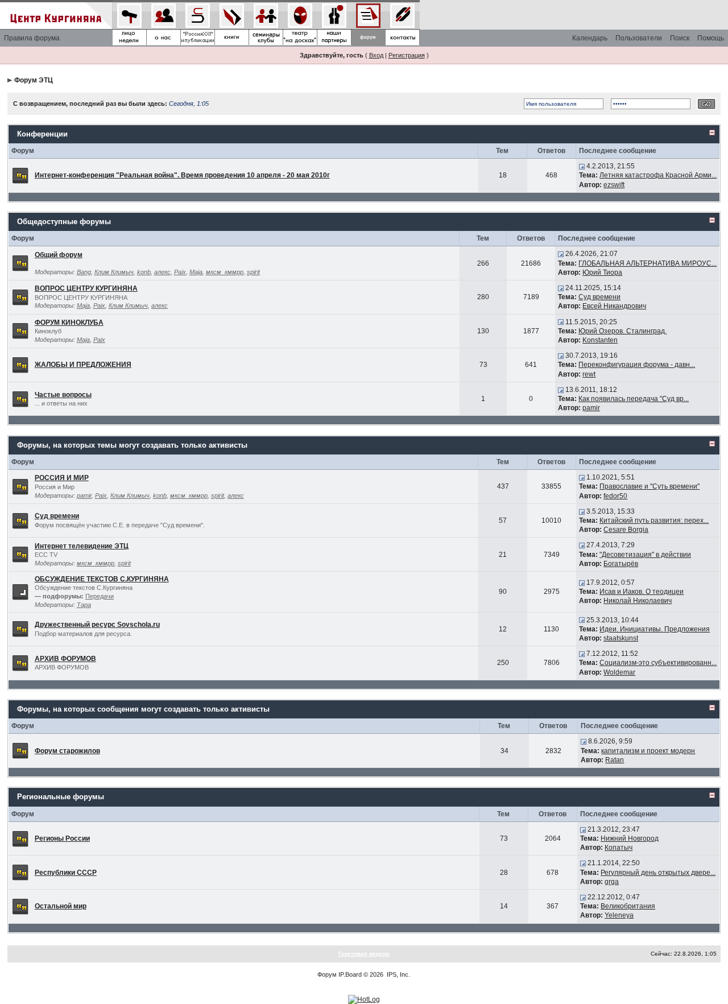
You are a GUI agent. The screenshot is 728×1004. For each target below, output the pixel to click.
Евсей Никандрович (614, 306)
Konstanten (600, 340)
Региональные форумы (60, 796)
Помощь (710, 38)
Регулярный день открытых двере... (658, 873)
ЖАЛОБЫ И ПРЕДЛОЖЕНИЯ (83, 365)
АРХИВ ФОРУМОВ (65, 659)
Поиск (679, 38)
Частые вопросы (63, 395)
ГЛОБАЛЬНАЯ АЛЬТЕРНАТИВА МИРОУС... (647, 263)
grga (612, 882)
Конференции (42, 134)
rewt (588, 374)
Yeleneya (619, 915)
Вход (376, 55)
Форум (327, 974)
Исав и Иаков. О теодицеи (641, 592)
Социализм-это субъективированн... (658, 663)
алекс (162, 271)
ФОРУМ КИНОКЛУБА (69, 323)
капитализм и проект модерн (648, 751)
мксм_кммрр (224, 271)
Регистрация (406, 55)
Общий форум (58, 255)
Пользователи (638, 38)
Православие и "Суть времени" (649, 486)
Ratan (614, 760)
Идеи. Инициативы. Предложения (654, 629)
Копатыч (618, 848)
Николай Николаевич (637, 601)
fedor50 (615, 496)
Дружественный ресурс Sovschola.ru (97, 625)
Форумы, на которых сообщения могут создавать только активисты (143, 709)
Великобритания (628, 906)
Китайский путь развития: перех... (654, 520)
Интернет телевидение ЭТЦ (82, 546)
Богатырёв (620, 564)
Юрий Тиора (602, 272)
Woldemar (619, 672)
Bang (84, 271)
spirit (253, 271)
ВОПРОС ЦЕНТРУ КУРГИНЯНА (86, 288)
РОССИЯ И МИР (62, 478)
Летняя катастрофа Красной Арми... (658, 175)
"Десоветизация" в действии (645, 555)
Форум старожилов (67, 751)
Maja (195, 271)
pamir (591, 408)
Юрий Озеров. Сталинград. (622, 331)
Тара (84, 604)
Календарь (589, 38)
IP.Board (350, 974)
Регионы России (62, 838)
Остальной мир (60, 906)
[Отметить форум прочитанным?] (20, 175)
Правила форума (32, 38)
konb (144, 271)
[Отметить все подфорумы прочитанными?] (20, 591)
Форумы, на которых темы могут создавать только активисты (132, 445)
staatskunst (620, 638)
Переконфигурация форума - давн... (636, 365)
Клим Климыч (114, 271)
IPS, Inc (397, 974)
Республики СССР (66, 873)
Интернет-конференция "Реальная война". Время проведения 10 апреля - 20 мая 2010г (182, 175)
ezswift (613, 185)
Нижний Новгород (630, 838)
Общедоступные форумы (64, 221)
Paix (180, 271)
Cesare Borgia (625, 530)
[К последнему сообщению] (582, 166)
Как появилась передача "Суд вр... (633, 399)
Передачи (99, 596)
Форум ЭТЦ (33, 80)
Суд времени (599, 297)
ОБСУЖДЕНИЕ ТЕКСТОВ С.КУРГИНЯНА (102, 579)
